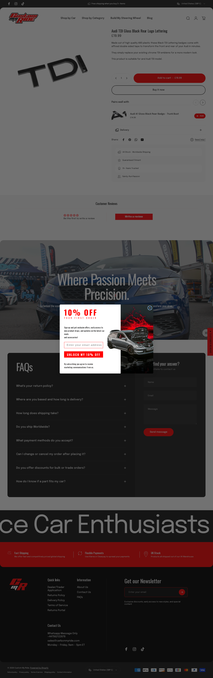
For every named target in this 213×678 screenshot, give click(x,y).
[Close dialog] (150, 308)
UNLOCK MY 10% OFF (83, 354)
